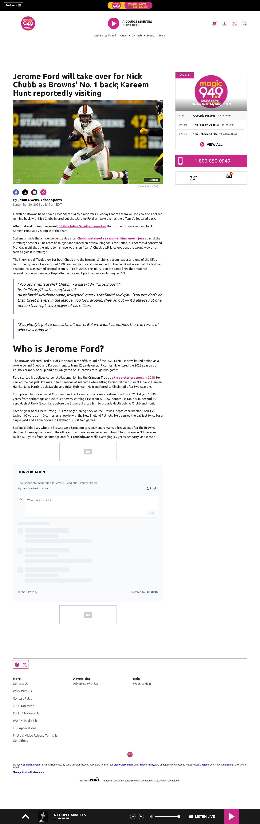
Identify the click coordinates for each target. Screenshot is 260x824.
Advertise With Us (85, 683)
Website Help (142, 683)
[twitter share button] (25, 192)
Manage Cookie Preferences (28, 772)
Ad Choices (202, 764)
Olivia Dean (131, 25)
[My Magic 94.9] (130, 5)
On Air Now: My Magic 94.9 (211, 104)
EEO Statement (23, 706)
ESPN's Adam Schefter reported (82, 226)
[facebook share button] (16, 192)
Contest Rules (22, 698)
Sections (11, 5)
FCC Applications (24, 728)
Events (151, 35)
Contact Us (20, 683)
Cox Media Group (30, 764)
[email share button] (34, 192)
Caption (152, 179)
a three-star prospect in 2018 (133, 377)
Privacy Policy (146, 764)
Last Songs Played (105, 35)
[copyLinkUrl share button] (43, 192)
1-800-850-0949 (212, 161)
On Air (124, 35)
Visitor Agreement (123, 764)
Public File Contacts (26, 713)
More (162, 35)
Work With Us (22, 691)
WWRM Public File (25, 720)
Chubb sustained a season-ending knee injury (111, 238)
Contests (137, 35)
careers (227, 764)
